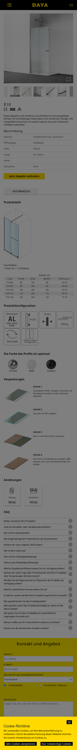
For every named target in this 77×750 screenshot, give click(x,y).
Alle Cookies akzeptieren (20, 744)
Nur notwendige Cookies (56, 744)
